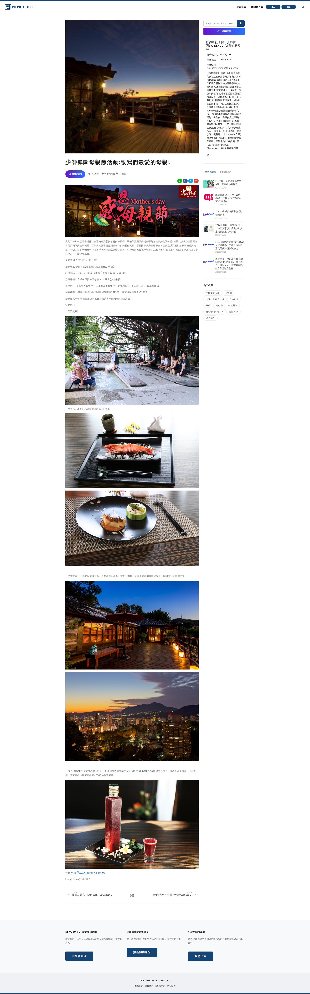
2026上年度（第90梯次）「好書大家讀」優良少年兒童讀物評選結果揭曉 (229, 228)
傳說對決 (232, 305)
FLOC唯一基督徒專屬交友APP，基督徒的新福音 (228, 182)
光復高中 (233, 311)
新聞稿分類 (257, 7)
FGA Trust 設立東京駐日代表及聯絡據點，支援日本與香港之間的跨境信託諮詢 (229, 245)
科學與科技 (109, 173)
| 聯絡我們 (171, 985)
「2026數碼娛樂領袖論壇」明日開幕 (229, 213)
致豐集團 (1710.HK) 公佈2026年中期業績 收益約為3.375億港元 (228, 198)
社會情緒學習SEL (214, 311)
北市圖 (228, 293)
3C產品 (122, 173)
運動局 (219, 305)
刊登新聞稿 (79, 956)
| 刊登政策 (139, 985)
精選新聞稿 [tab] (210, 171)
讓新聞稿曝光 (142, 952)
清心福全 (210, 317)
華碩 (208, 305)
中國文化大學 (213, 293)
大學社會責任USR (215, 299)
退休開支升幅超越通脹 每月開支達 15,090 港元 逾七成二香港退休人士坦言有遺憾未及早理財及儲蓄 (229, 263)
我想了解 (200, 956)
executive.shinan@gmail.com (222, 67)
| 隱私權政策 (160, 985)
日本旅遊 (234, 299)
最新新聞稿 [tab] (225, 171)
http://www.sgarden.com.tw (88, 872)
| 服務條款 (149, 985)
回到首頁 (241, 7)
